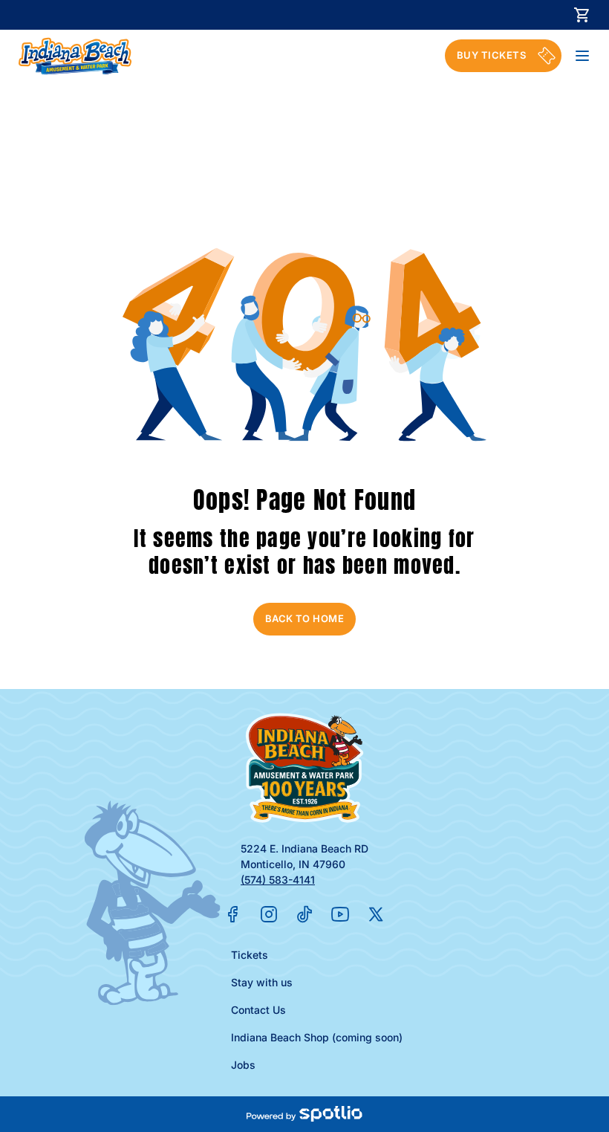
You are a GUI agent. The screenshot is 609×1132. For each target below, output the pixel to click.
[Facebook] (233, 914)
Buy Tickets (491, 55)
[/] (75, 56)
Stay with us (262, 982)
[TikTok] (304, 914)
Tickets (249, 954)
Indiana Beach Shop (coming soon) (317, 1037)
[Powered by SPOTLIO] (304, 1114)
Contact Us (258, 1009)
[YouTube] (340, 914)
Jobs (243, 1064)
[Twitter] (376, 914)
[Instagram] (269, 914)
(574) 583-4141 (278, 879)
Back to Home (305, 618)
